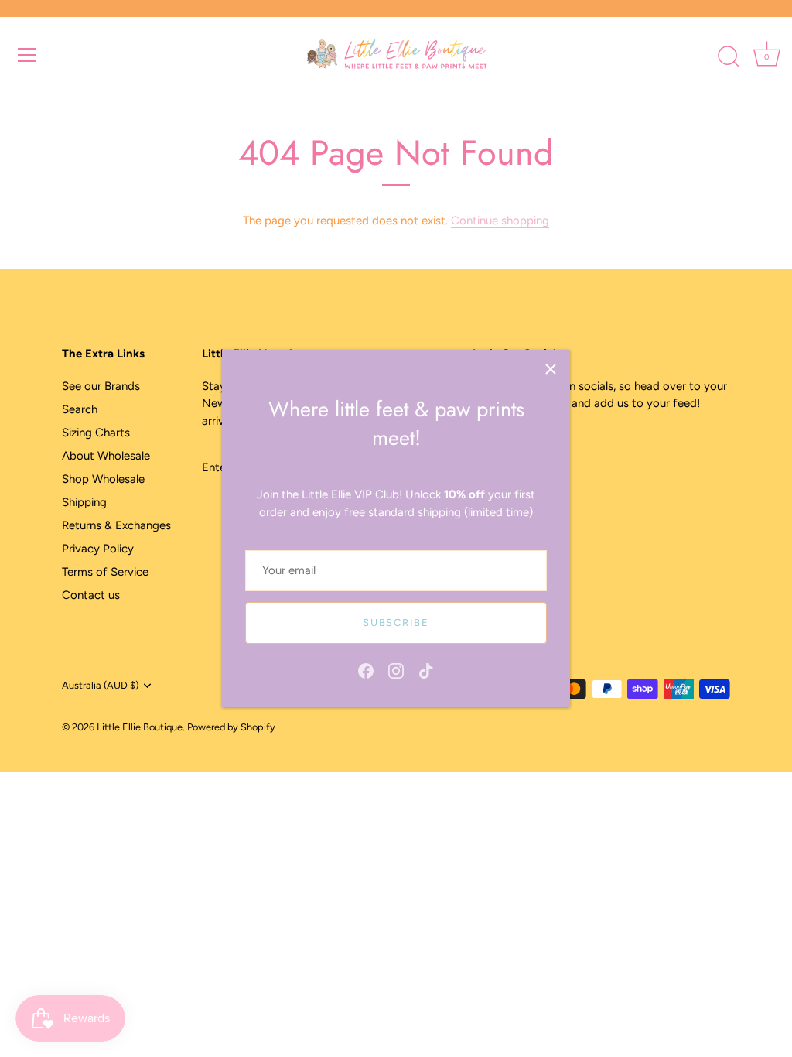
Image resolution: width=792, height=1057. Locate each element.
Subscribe (395, 622)
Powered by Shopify (231, 727)
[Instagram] (396, 669)
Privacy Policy (98, 549)
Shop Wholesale (103, 479)
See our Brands (101, 386)
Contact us (91, 595)
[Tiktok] (426, 669)
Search (79, 409)
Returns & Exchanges (116, 525)
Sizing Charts (96, 433)
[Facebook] (366, 669)
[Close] (551, 369)
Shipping (84, 502)
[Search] (729, 57)
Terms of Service (105, 572)
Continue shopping (500, 220)
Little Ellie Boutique (140, 727)
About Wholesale (106, 456)
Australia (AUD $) (100, 685)
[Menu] (27, 55)
